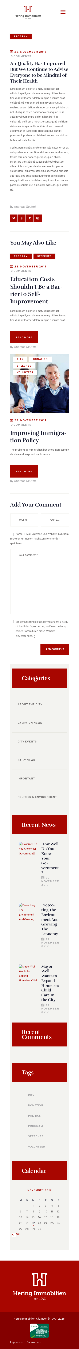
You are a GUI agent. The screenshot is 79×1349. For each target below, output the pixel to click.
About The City (30, 704)
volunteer (25, 372)
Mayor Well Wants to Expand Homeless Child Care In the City (50, 983)
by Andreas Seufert (23, 207)
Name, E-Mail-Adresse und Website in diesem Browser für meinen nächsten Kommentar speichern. (39, 539)
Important (26, 778)
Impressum (16, 1342)
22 (33, 1223)
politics (34, 1115)
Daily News (26, 760)
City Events (27, 741)
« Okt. (17, 1234)
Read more (24, 337)
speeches (44, 256)
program (21, 36)
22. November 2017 (30, 52)
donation (40, 359)
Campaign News (30, 723)
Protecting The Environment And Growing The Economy (50, 919)
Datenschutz (34, 1342)
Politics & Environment (37, 797)
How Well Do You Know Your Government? (50, 858)
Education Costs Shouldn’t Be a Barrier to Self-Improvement (36, 290)
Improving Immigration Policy (38, 436)
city (20, 359)
